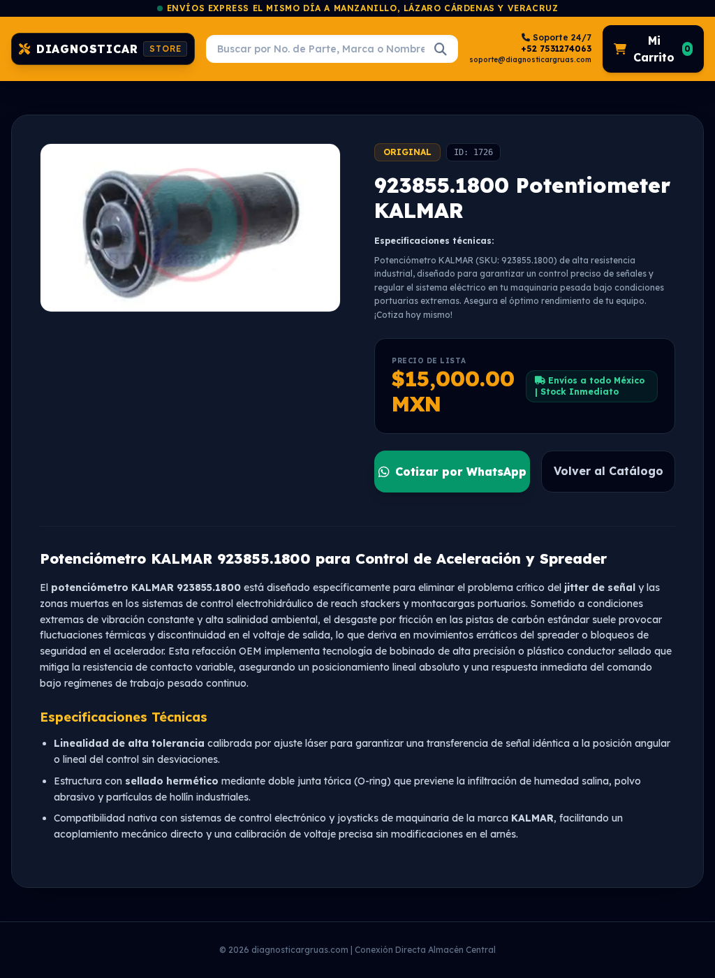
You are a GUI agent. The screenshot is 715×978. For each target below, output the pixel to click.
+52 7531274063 (556, 48)
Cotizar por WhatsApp (460, 472)
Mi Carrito (662, 49)
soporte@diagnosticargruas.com (530, 59)
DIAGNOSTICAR (109, 49)
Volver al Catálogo (608, 471)
